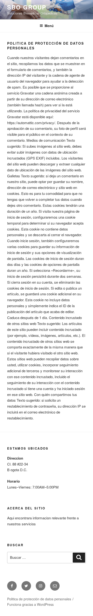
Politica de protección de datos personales (39, 599)
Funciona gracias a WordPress (30, 604)
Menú (49, 25)
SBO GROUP (26, 7)
